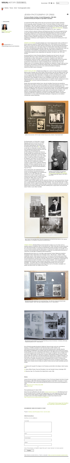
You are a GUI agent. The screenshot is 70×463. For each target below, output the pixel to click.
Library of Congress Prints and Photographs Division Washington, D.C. (58, 173)
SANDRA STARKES (28, 244)
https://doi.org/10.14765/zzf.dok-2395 (35, 384)
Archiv (15, 8)
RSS (53, 3)
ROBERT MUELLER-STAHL (30, 70)
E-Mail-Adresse (27, 437)
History (9, 2)
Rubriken (7, 8)
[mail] (51, 3)
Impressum (43, 5)
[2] (31, 80)
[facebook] (48, 3)
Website (25, 442)
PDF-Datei (30, 386)
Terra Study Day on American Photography (57, 404)
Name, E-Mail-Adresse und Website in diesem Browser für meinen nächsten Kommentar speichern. (44, 448)
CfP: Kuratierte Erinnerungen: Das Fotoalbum (57, 403)
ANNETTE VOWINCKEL (58, 27)
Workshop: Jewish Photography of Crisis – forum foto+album (39, 411)
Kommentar (26, 420)
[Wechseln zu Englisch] (35, 9)
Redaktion (43, 4)
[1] (40, 59)
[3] (38, 146)
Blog (3, 8)
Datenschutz (43, 6)
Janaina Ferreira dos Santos (6, 31)
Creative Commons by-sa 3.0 (51, 391)
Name (25, 433)
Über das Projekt (44, 3)
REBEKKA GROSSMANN (29, 42)
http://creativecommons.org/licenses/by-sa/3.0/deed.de (36, 397)
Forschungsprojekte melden (24, 8)
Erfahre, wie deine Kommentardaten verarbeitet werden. (58, 455)
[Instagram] (49, 3)
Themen (11, 8)
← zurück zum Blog (5, 21)
